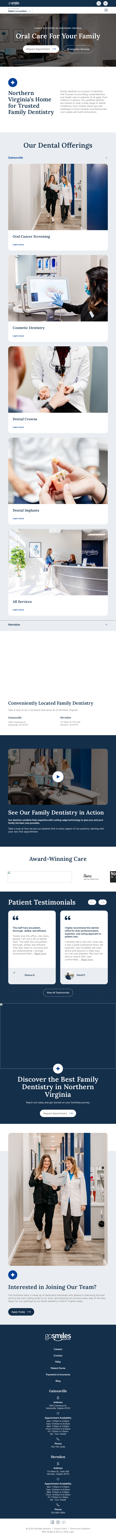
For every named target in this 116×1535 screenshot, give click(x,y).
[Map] (58, 668)
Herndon (14, 624)
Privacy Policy (60, 1528)
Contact (58, 1355)
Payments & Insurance (58, 1374)
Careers (58, 1349)
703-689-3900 (58, 1512)
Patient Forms (58, 1368)
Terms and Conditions (80, 1528)
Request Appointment (38, 49)
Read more (40, 953)
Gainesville (15, 157)
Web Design (47, 1531)
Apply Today (18, 1311)
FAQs (58, 1361)
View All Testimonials (58, 992)
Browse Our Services (78, 49)
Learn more (18, 244)
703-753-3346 (58, 1447)
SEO (57, 1531)
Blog (58, 1380)
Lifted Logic (68, 1531)
